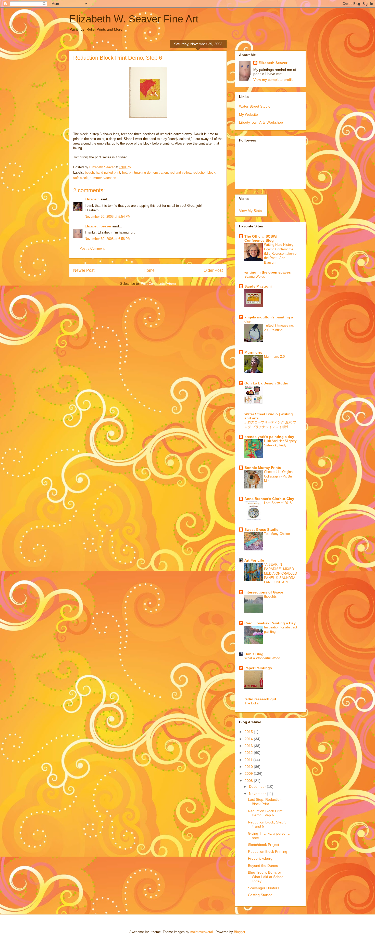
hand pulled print (108, 172)
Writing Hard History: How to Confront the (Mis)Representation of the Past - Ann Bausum (280, 253)
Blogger (239, 932)
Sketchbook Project (263, 845)
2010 (249, 767)
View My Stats (250, 211)
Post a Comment (92, 248)
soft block (80, 178)
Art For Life (254, 560)
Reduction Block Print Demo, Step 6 (265, 813)
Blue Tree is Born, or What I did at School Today (266, 876)
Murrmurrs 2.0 (274, 356)
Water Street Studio (254, 106)
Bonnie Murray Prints (262, 468)
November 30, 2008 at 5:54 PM (108, 216)
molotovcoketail (202, 932)
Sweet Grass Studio (261, 529)
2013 (249, 746)
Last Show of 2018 (278, 503)
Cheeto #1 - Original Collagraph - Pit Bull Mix (278, 476)
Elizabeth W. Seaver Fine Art (133, 18)
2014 (249, 739)
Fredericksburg (260, 858)
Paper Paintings (258, 668)
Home (149, 270)
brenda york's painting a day (269, 437)
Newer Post (83, 270)
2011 (249, 760)
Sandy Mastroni (258, 286)
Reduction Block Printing (267, 851)
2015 (249, 732)
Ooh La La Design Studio (266, 383)
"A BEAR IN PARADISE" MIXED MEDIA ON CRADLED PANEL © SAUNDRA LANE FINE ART (280, 573)
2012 (249, 753)
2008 (249, 781)
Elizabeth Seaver (98, 226)
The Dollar (251, 703)
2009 (249, 773)
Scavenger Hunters (263, 888)
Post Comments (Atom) (158, 284)
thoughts (270, 596)
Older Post (213, 270)
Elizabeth (92, 199)
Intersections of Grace (263, 592)
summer (96, 178)
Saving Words (254, 276)
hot (124, 172)
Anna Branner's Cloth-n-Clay (269, 499)
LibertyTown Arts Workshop (261, 122)
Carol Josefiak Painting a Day (270, 623)
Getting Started (260, 895)
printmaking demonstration (148, 172)
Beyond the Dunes (263, 865)
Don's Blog (254, 654)
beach (89, 172)
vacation (110, 178)
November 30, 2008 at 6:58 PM (108, 239)
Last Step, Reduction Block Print (265, 801)
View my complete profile (273, 80)
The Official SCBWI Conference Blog (260, 238)
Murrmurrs (253, 352)
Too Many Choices (278, 534)
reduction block (204, 172)
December (258, 786)
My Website (248, 114)
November (258, 794)
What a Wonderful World (262, 658)
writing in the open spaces (267, 272)
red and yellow (180, 172)
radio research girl (260, 699)
